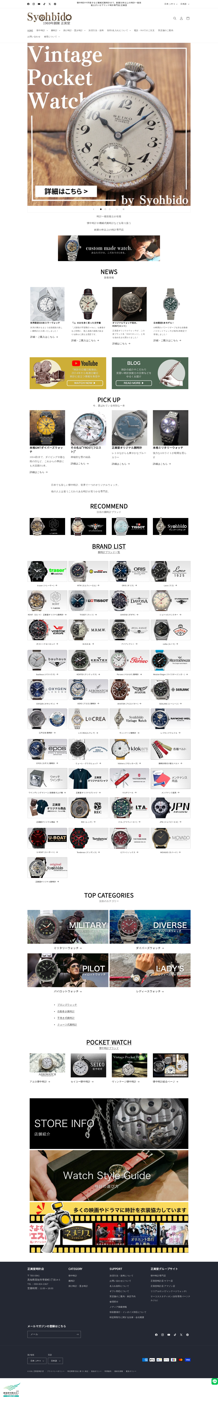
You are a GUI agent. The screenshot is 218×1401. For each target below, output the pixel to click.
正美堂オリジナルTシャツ (87, 792)
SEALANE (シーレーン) (169, 704)
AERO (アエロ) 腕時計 (86, 703)
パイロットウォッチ (66, 991)
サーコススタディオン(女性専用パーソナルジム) (170, 1298)
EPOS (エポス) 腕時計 (45, 763)
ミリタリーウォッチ (66, 948)
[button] (42, 30)
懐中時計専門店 (158, 1275)
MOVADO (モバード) (169, 852)
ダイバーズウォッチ (148, 948)
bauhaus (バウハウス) (45, 674)
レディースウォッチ (148, 991)
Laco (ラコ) (169, 585)
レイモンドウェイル (168, 733)
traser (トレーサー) (45, 585)
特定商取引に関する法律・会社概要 (127, 1317)
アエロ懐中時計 (38, 1081)
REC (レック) (86, 822)
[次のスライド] (117, 209)
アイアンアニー (127, 644)
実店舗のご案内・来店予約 (123, 1296)
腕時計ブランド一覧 (109, 552)
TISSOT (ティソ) (87, 614)
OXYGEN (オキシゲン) (45, 704)
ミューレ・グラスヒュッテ (86, 763)
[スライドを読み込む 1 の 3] (101, 209)
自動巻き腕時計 (66, 1011)
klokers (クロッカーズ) (128, 763)
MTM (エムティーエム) (86, 585)
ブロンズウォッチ (67, 1004)
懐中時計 (73, 1275)
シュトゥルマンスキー (169, 614)
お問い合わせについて (120, 1280)
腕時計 (72, 1280)
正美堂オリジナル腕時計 (45, 881)
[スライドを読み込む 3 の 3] (110, 209)
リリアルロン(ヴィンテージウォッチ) (169, 1291)
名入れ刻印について (119, 1286)
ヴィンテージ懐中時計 (124, 1081)
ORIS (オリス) (128, 585)
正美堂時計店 (39, 1371)
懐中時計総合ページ (164, 1081)
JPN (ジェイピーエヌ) (169, 822)
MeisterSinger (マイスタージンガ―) (169, 674)
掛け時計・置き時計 (78, 1286)
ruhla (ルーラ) (169, 644)
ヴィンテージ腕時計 (127, 733)
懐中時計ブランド (109, 1048)
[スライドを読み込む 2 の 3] (105, 209)
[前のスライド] (93, 209)
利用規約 (108, 1371)
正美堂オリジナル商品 (45, 822)
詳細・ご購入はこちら (42, 336)
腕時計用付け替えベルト (169, 763)
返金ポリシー (96, 1371)
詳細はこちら (119, 343)
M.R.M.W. (87, 644)
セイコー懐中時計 (80, 1081)
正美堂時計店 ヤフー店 (162, 1280)
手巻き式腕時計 (66, 1017)
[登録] (77, 1334)
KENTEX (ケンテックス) (87, 674)
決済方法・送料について (121, 1275)
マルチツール (127, 792)
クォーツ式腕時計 (67, 1024)
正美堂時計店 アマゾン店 (163, 1286)
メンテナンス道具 (168, 792)
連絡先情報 (118, 1371)
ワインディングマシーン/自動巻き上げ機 (46, 792)
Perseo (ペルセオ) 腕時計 (128, 674)
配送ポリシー (131, 1371)
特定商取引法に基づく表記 (77, 1371)
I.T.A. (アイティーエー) (127, 822)
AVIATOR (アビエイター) (127, 704)
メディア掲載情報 (118, 1307)
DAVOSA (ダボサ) (127, 614)
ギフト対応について (119, 1291)
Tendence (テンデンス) (87, 852)
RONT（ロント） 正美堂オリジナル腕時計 (46, 614)
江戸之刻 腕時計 (45, 733)
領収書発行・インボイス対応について (128, 1312)
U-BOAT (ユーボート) (46, 852)
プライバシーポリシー (56, 1371)
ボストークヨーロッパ (45, 644)
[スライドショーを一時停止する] (124, 209)
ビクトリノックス (127, 852)
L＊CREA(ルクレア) (86, 733)
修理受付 (114, 1301)
